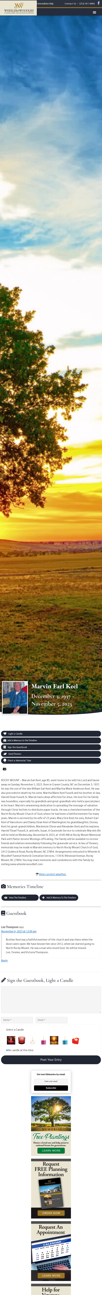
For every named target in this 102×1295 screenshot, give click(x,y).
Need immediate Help (43, 3)
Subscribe (51, 1088)
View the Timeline (17, 897)
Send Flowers (14, 753)
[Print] (4, 769)
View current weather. (52, 874)
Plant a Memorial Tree (19, 760)
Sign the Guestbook (17, 747)
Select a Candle (15, 1029)
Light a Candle (15, 733)
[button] (94, 12)
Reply (4, 960)
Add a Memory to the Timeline (22, 740)
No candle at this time (20, 1050)
